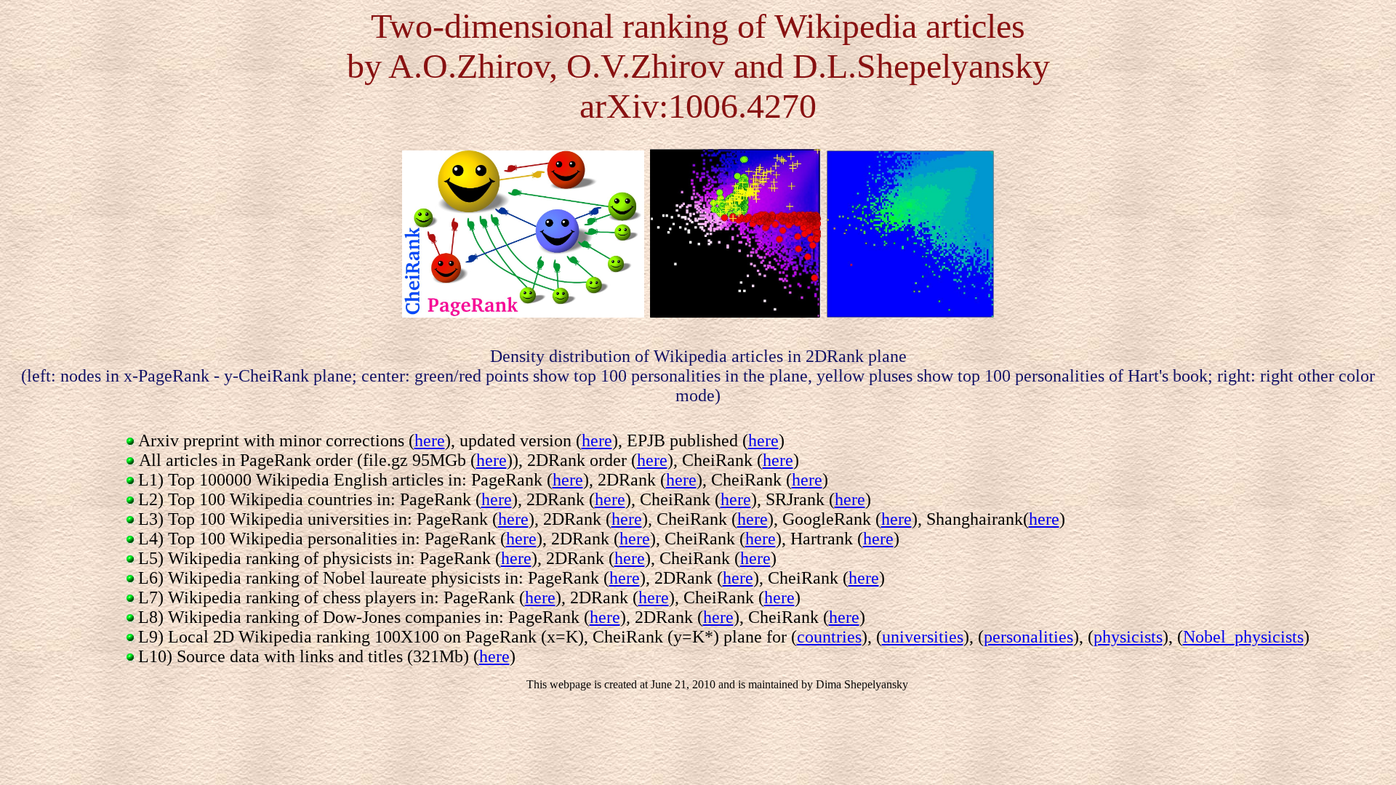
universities (922, 636)
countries (829, 636)
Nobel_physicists (1243, 636)
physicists (1128, 636)
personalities (1028, 636)
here (429, 440)
